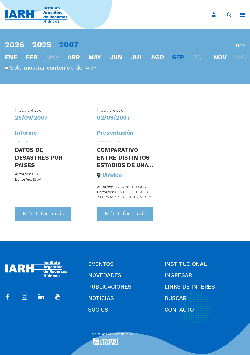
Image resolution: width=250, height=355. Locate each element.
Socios (98, 309)
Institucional (186, 264)
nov (220, 57)
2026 (14, 44)
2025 (41, 44)
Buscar (176, 298)
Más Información (45, 213)
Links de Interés (190, 287)
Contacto (179, 309)
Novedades (104, 275)
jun (115, 57)
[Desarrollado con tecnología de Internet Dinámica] (125, 337)
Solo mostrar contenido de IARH (52, 67)
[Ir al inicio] (36, 15)
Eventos (101, 264)
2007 (68, 44)
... (89, 45)
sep (178, 57)
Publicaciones (109, 287)
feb (32, 57)
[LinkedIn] (41, 297)
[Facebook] (7, 297)
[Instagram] (24, 297)
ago (157, 57)
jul (137, 57)
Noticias (101, 298)
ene (11, 57)
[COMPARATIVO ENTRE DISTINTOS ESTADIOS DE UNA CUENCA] (125, 163)
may (94, 57)
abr (73, 57)
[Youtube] (57, 297)
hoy (240, 45)
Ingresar (178, 275)
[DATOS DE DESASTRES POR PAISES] (43, 163)
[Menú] (240, 14)
